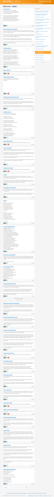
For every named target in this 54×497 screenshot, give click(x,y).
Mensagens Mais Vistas (10, 493)
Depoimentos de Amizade (39, 55)
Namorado (27, 3)
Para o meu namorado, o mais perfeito (10, 29)
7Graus (7, 495)
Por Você (5, 200)
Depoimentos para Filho (39, 48)
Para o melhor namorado (7, 361)
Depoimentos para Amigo (40, 41)
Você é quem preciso (7, 445)
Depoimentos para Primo (39, 57)
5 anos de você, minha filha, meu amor (10, 317)
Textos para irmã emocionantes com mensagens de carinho (41, 26)
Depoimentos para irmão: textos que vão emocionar (42, 37)
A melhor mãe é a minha (7, 402)
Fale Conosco (45, 495)
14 (21, 487)
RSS (47, 495)
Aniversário (23, 3)
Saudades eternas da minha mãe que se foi (11, 96)
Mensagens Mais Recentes (17, 493)
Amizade (20, 3)
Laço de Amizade (6, 430)
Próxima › (26, 487)
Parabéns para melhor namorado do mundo (11, 303)
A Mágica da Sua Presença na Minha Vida (10, 409)
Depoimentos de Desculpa (39, 59)
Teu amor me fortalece (7, 147)
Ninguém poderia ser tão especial (9, 469)
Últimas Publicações (32, 493)
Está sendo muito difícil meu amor (9, 283)
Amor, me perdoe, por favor (8, 266)
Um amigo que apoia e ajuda (8, 353)
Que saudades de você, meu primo (9, 187)
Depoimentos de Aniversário (40, 39)
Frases (27, 493)
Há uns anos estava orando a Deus (9, 330)
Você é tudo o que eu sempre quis (9, 254)
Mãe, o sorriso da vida (7, 389)
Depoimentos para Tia (39, 43)
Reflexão (33, 3)
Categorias (44, 493)
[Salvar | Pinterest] (8, 73)
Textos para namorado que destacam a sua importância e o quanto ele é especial (42, 11)
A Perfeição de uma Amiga (8, 167)
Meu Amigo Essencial (7, 111)
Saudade (37, 3)
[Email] (7, 25)
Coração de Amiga (6, 9)
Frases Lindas (40, 3)
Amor (17, 3)
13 (19, 487)
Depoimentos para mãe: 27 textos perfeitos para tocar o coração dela (42, 20)
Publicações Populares (39, 493)
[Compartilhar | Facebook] (4, 25)
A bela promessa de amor (8, 141)
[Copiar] (32, 25)
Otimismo (30, 3)
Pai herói (5, 174)
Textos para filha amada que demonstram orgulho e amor (42, 23)
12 (17, 487)
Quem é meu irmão (6, 70)
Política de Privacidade (31, 495)
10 (14, 487)
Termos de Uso (36, 495)
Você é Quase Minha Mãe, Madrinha (9, 417)
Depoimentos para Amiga (40, 17)
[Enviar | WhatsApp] (5, 25)
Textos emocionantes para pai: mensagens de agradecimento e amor (43, 29)
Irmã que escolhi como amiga (8, 76)
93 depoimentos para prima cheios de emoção (42, 32)
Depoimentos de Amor (39, 34)
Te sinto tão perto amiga (7, 374)
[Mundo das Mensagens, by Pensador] (14, 1)
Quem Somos (40, 495)
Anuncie (50, 495)
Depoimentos (24, 493)
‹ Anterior (5, 487)
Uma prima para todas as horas (9, 226)
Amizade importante (7, 48)
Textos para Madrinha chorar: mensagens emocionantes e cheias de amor (42, 46)
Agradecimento (14, 3)
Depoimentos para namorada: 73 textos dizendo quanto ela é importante (42, 14)
